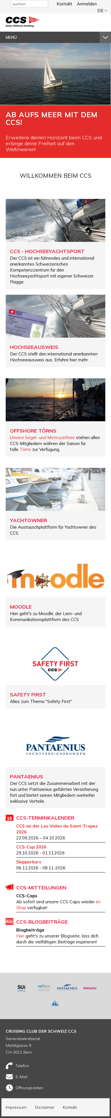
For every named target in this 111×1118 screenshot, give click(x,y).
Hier (21, 936)
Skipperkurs (28, 862)
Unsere (17, 437)
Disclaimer (44, 1107)
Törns (25, 449)
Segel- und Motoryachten (50, 437)
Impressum (16, 1107)
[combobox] (29, 4)
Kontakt (64, 3)
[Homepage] (23, 25)
